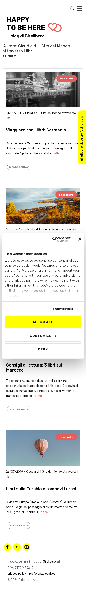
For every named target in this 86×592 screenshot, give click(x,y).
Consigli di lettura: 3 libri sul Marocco (34, 368)
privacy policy (17, 573)
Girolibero (35, 35)
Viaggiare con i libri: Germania (36, 129)
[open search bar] (71, 8)
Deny (43, 349)
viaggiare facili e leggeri (81, 137)
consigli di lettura (19, 166)
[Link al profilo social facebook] (7, 547)
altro (57, 153)
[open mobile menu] (79, 8)
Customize (40, 335)
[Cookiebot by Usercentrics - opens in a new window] (53, 239)
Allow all (43, 322)
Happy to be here (27, 23)
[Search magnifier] (6, 8)
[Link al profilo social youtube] (27, 547)
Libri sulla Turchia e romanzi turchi (41, 488)
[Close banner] (79, 239)
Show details (63, 309)
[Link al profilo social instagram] (17, 547)
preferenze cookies (42, 573)
